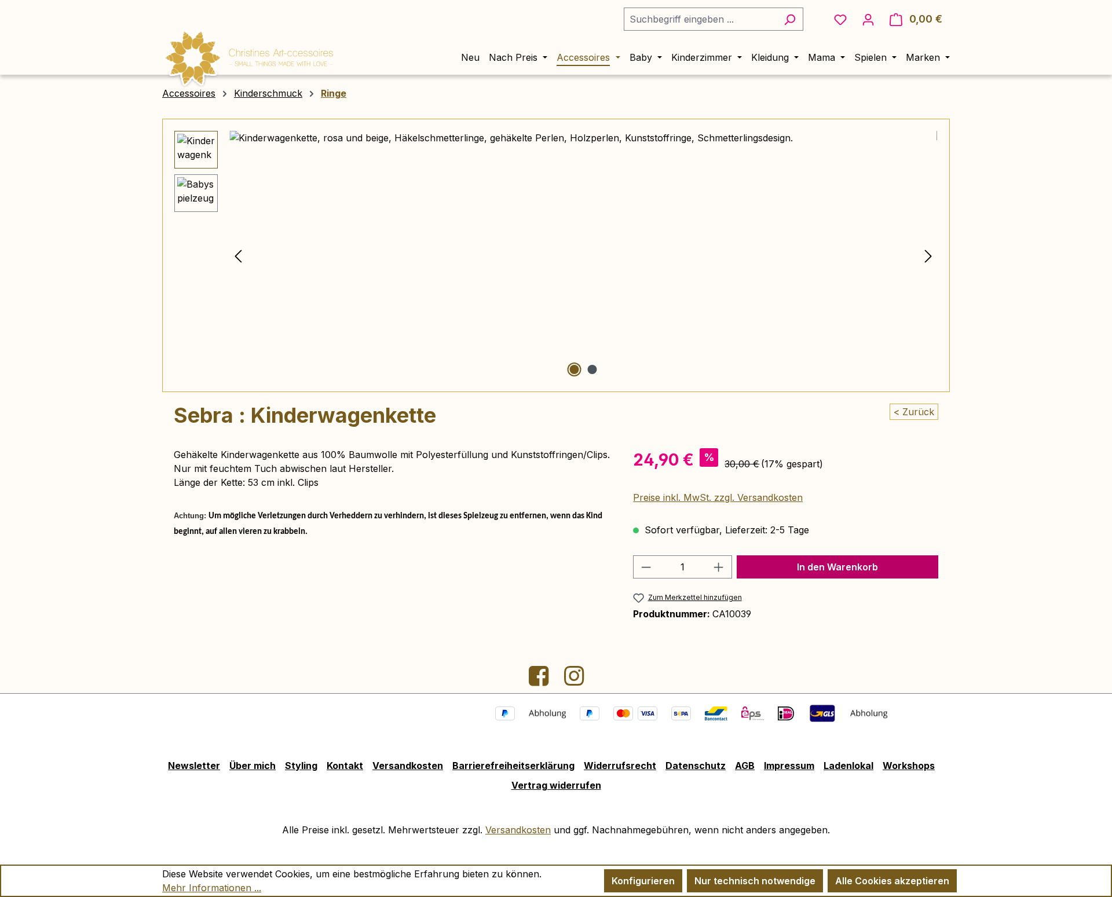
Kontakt (345, 765)
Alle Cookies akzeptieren (892, 881)
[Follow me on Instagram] (574, 680)
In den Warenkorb (837, 567)
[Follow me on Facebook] (540, 680)
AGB (745, 765)
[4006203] (583, 255)
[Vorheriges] (238, 255)
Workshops (909, 765)
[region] (556, 255)
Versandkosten (407, 765)
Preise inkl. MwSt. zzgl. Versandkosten (718, 497)
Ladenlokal (848, 765)
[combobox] (700, 19)
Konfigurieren (643, 881)
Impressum (789, 765)
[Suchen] (789, 19)
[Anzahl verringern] (646, 567)
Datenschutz (695, 765)
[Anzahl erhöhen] (718, 567)
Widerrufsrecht (620, 765)
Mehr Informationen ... (211, 888)
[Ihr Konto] (868, 19)
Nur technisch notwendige (754, 881)
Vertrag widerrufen (556, 785)
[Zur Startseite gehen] (249, 56)
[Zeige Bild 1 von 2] (574, 369)
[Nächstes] (928, 255)
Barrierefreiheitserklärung (513, 765)
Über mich (252, 765)
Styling (301, 765)
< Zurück (914, 412)
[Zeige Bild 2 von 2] (592, 369)
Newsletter (194, 765)
